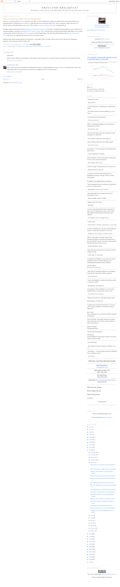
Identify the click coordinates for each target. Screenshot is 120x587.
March (92, 525)
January (93, 531)
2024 (90, 427)
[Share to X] (36, 44)
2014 (90, 534)
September (93, 460)
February (93, 528)
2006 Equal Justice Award (102, 367)
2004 (90, 559)
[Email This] (33, 44)
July (92, 515)
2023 (90, 429)
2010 (90, 544)
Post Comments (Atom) (16, 82)
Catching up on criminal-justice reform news (101, 505)
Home (43, 79)
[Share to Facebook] (38, 44)
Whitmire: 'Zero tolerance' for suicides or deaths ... (103, 498)
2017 (90, 445)
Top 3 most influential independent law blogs (104, 380)
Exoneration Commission (24, 46)
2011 (90, 541)
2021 (90, 434)
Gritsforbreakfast (11, 65)
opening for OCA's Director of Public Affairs (33, 31)
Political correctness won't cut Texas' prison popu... (103, 508)
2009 (90, 546)
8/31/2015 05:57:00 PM (14, 60)
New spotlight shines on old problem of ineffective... (103, 489)
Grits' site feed (105, 39)
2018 (90, 442)
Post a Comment (7, 76)
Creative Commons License (109, 574)
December (93, 452)
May (92, 520)
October (93, 457)
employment (12, 46)
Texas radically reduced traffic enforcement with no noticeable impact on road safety (101, 58)
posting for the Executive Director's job (36, 29)
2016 (90, 447)
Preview (96, 48)
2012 (90, 539)
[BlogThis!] (35, 44)
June (92, 518)
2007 (90, 552)
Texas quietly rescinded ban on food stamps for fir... (103, 492)
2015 (90, 450)
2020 (90, 437)
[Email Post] (30, 44)
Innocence (47, 46)
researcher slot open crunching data (47, 25)
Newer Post (6, 79)
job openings (22, 21)
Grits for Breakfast (60, 7)
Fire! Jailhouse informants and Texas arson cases (102, 482)
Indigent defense (38, 46)
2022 (90, 432)
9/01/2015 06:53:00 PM (14, 72)
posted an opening (27, 33)
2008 (90, 549)
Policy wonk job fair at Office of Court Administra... (103, 469)
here (23, 23)
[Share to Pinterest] (40, 44)
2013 (90, 536)
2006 (90, 554)
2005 (90, 557)
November (93, 455)
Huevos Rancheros (107, 417)
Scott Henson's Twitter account (97, 30)
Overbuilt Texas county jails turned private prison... (103, 476)
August (92, 462)
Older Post (79, 79)
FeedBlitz (107, 48)
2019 (90, 440)
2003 (90, 562)
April (92, 523)
